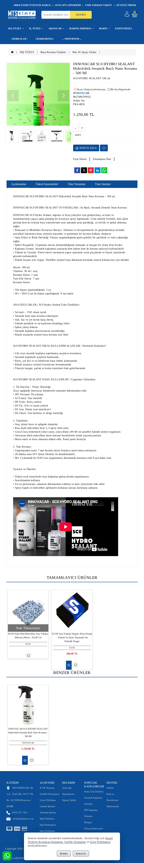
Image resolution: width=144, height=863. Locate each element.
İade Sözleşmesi (48, 824)
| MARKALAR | (19, 39)
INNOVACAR (81, 93)
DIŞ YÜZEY (27, 52)
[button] (63, 95)
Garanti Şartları (47, 806)
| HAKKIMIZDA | (44, 39)
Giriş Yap (66, 787)
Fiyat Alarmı (80, 159)
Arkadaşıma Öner (102, 159)
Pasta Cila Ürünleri (93, 791)
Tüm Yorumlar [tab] (77, 184)
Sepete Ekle (88, 148)
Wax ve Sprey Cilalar (84, 52)
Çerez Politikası (48, 800)
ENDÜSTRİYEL (123, 28)
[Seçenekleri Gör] (69, 665)
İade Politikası (47, 818)
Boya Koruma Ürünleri (53, 52)
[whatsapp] (104, 170)
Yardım (110, 787)
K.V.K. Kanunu (47, 787)
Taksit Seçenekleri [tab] (47, 184)
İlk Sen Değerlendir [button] (120, 89)
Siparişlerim (68, 794)
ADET (78, 135)
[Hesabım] (127, 14)
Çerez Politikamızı (100, 842)
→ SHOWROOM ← (72, 39)
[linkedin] (97, 170)
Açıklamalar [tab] (18, 184)
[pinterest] (91, 170)
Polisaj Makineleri (93, 828)
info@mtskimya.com (23, 818)
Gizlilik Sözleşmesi (49, 794)
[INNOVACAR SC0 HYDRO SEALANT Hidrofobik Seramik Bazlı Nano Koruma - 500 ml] (38, 94)
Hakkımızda (112, 806)
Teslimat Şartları (48, 812)
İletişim (88, 822)
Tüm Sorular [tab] (102, 184)
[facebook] (77, 170)
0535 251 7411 (20, 812)
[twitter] (84, 170)
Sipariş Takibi (69, 800)
